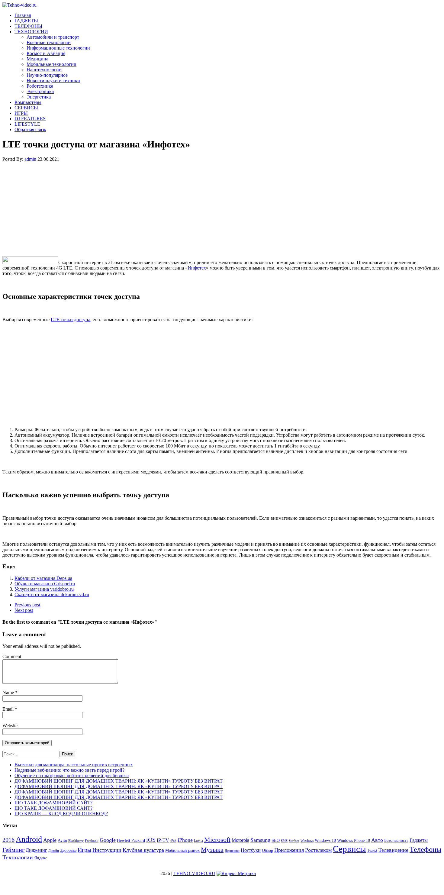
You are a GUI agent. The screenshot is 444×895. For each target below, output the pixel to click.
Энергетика (39, 96)
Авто (377, 840)
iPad (173, 840)
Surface (294, 840)
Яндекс (40, 858)
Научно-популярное (47, 75)
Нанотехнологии (44, 69)
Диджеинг (36, 850)
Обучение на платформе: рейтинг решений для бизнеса (71, 775)
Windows (307, 840)
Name (8, 692)
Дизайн (53, 850)
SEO (276, 840)
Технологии (17, 857)
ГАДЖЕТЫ (26, 20)
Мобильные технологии (51, 64)
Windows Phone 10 (353, 840)
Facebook (91, 840)
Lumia (198, 840)
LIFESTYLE (27, 124)
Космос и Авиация (46, 53)
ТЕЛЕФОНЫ (28, 26)
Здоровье (68, 850)
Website (10, 725)
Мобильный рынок (182, 850)
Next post (23, 610)
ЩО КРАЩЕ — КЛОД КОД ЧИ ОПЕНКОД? (61, 813)
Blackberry (76, 840)
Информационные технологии (58, 47)
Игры (84, 849)
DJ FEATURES (30, 118)
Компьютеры (27, 102)
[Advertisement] (183, 209)
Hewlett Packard (131, 840)
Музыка (212, 849)
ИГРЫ (21, 113)
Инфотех (197, 267)
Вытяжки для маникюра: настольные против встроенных (73, 764)
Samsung (260, 840)
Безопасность (396, 840)
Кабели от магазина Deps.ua (43, 578)
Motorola (240, 840)
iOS (151, 839)
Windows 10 (325, 840)
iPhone (185, 840)
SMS (284, 840)
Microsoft (217, 839)
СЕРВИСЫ (26, 107)
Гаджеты (419, 840)
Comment (11, 656)
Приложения (289, 850)
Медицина (37, 58)
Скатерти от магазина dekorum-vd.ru (51, 594)
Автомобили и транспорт (53, 37)
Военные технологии (49, 42)
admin (30, 159)
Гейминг (13, 849)
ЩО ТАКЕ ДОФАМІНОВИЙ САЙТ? (53, 802)
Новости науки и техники (53, 80)
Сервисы (349, 849)
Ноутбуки (251, 850)
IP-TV (163, 840)
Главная (22, 15)
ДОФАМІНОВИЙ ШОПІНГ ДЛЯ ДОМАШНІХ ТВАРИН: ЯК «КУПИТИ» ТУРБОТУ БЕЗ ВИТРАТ (118, 781)
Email (8, 709)
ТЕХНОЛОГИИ (31, 31)
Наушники (232, 850)
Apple (49, 840)
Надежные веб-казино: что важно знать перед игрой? (69, 770)
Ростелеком (318, 850)
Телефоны (425, 849)
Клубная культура (143, 850)
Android (29, 839)
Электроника (40, 91)
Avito (62, 840)
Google (108, 840)
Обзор (267, 850)
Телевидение (393, 850)
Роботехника (40, 86)
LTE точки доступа (70, 319)
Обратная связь (30, 129)
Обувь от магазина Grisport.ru (44, 583)
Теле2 (372, 850)
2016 (8, 839)
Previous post (27, 604)
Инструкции (106, 850)
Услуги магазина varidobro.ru (44, 589)
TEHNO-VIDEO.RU (194, 873)
